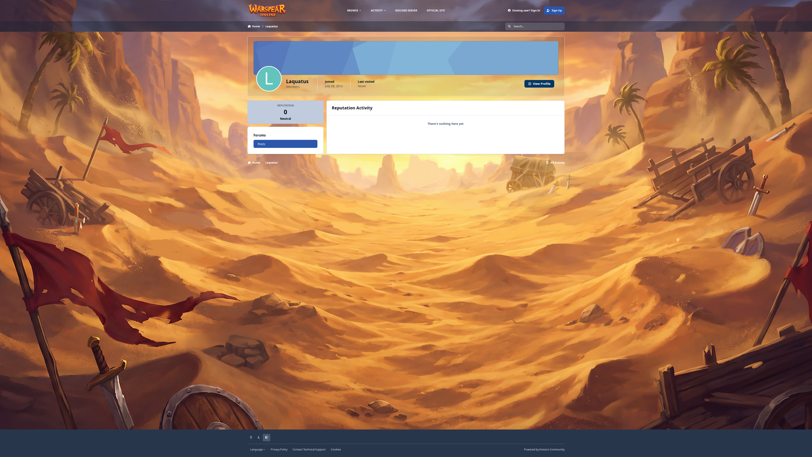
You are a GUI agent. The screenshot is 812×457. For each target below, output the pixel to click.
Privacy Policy (279, 449)
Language (256, 449)
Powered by (544, 449)
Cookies (336, 449)
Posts (261, 144)
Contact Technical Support (309, 449)
